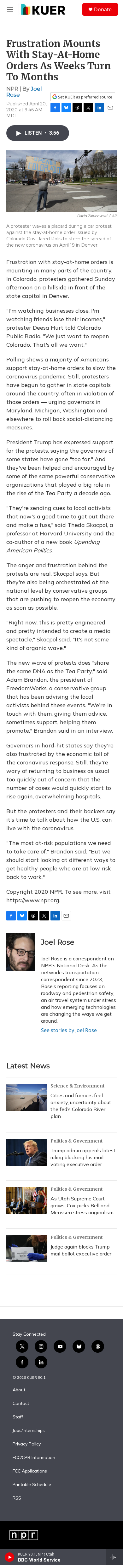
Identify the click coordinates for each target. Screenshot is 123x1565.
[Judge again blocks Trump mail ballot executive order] (26, 1248)
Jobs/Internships (29, 1430)
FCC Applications (30, 1471)
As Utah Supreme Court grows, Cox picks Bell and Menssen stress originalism (82, 1205)
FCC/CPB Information (34, 1457)
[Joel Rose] (20, 952)
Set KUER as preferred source (84, 97)
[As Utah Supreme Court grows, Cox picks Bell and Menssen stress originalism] (26, 1200)
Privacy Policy (27, 1444)
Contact (21, 1403)
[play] (10, 1557)
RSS (17, 1498)
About (19, 1390)
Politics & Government (76, 1141)
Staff (18, 1417)
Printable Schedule (32, 1484)
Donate (103, 9)
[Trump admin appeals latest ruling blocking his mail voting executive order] (26, 1152)
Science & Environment (77, 1086)
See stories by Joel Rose (69, 1030)
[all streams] (114, 1557)
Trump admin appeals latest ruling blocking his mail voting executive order (82, 1157)
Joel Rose (57, 942)
